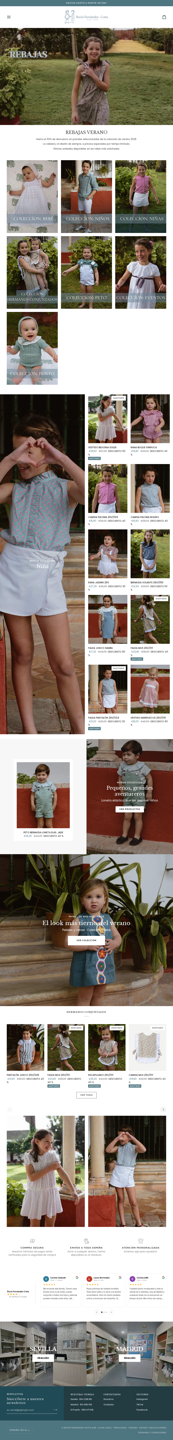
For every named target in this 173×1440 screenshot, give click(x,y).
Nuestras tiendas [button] (82, 1395)
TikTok (140, 1404)
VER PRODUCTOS (129, 809)
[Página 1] (102, 1312)
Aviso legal (105, 1428)
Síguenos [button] (143, 1395)
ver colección (87, 940)
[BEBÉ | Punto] (32, 348)
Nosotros (109, 1399)
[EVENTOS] (140, 272)
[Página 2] (104, 1312)
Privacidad (120, 1428)
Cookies (133, 1428)
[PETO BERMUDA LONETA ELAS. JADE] (43, 795)
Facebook (142, 1409)
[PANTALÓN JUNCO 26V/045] (25, 1047)
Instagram (142, 1399)
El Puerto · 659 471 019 (82, 1409)
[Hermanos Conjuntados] (32, 272)
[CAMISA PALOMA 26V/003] (107, 488)
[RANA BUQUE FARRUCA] (150, 418)
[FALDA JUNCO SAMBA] (107, 619)
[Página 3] (106, 1312)
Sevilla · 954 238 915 (81, 1399)
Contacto (109, 1404)
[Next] (163, 1109)
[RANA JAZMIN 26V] (107, 553)
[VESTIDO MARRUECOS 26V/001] (150, 689)
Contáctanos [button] (112, 1395)
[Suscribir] (54, 1410)
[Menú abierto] (12, 17)
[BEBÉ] (32, 196)
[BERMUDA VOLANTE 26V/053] (150, 553)
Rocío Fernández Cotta (77, 1428)
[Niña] (140, 196)
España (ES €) (18, 1430)
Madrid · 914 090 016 (81, 1404)
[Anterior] (96, 1312)
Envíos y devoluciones (152, 1428)
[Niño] (86, 196)
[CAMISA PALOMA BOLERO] (150, 488)
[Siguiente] (111, 1312)
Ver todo (86, 1095)
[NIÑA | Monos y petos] (86, 272)
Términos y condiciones (152, 1432)
